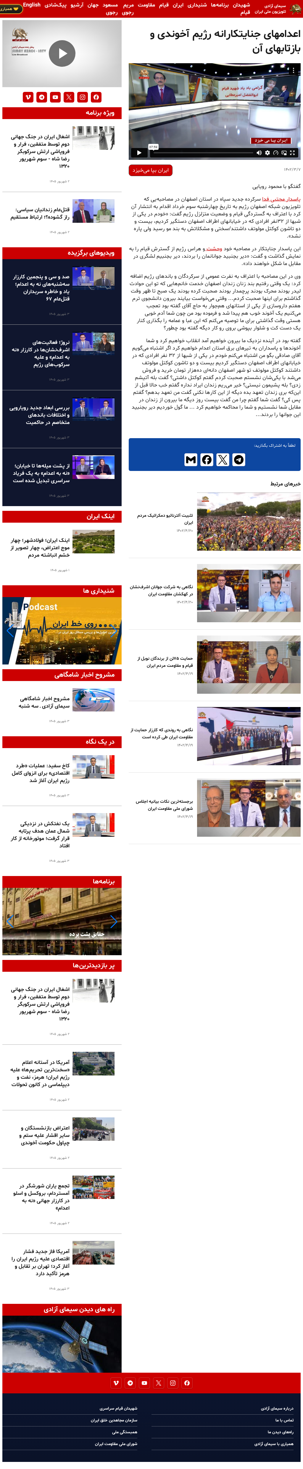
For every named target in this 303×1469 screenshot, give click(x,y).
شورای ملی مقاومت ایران (116, 1444)
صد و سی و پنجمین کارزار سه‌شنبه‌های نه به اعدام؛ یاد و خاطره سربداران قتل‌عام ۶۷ (41, 288)
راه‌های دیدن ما (281, 1432)
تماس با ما (284, 1420)
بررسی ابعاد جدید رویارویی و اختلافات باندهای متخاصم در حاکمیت (39, 415)
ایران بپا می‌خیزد (151, 170)
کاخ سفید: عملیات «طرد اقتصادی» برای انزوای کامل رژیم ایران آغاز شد (41, 773)
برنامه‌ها (220, 5)
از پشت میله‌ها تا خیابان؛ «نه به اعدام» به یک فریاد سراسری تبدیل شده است (41, 473)
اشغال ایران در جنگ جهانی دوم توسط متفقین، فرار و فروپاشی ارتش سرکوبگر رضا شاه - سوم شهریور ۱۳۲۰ (40, 151)
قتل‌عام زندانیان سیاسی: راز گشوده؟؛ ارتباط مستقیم (40, 213)
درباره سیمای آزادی (277, 1408)
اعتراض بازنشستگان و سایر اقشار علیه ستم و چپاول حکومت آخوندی (44, 1135)
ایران (178, 5)
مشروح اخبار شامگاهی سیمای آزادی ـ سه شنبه (44, 702)
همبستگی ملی (124, 1432)
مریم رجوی (128, 8)
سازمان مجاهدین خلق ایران (114, 1420)
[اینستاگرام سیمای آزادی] (82, 97)
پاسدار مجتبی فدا (281, 199)
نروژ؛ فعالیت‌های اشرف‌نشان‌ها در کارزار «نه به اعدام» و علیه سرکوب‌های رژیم (41, 353)
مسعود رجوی (110, 8)
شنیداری (197, 5)
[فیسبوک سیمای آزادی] (96, 97)
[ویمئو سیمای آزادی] (28, 97)
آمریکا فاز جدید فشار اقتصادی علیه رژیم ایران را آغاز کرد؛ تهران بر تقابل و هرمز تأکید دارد (41, 1263)
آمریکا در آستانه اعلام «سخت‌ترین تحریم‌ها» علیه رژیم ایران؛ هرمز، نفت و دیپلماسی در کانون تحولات (40, 1073)
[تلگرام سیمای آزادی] (41, 97)
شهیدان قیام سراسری (118, 1408)
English (32, 5)
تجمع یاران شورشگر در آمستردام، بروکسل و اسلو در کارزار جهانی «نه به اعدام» (41, 1197)
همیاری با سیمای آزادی (274, 1444)
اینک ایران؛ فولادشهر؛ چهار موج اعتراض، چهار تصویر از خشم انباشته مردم (40, 548)
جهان (93, 5)
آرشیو (77, 5)
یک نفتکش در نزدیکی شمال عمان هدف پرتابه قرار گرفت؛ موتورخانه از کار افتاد (40, 835)
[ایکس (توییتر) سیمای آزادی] (69, 97)
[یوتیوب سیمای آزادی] (55, 97)
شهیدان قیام (241, 8)
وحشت (213, 249)
